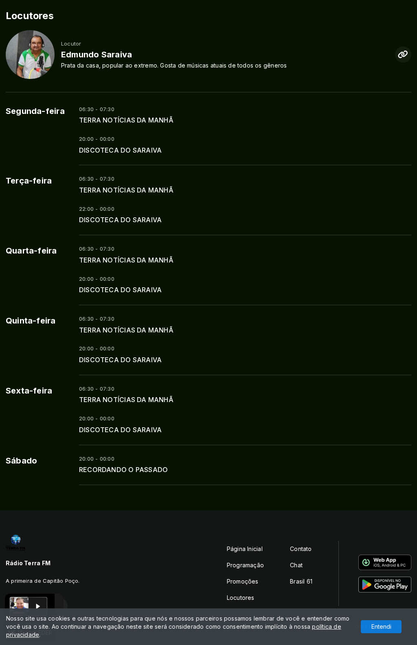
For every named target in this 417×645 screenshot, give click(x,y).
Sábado (21, 461)
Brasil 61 (301, 581)
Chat (296, 565)
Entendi (381, 626)
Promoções (243, 581)
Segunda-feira (35, 111)
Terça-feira (29, 181)
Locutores (241, 597)
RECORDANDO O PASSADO (123, 470)
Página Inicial (245, 548)
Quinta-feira (31, 321)
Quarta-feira (31, 251)
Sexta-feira (29, 391)
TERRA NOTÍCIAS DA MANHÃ (126, 120)
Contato (301, 548)
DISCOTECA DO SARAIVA (120, 150)
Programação (245, 565)
